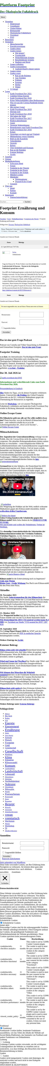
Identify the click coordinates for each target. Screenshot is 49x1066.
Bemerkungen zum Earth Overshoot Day (26, 127)
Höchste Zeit (15, 112)
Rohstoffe (8, 807)
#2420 (46, 247)
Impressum (9, 195)
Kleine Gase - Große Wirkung (12, 583)
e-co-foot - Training (16, 368)
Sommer (18, 82)
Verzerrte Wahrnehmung (19, 125)
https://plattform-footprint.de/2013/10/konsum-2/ (16, 290)
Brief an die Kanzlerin (19, 139)
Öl (6, 828)
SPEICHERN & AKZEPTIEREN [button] (14, 1065)
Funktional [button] (4, 1026)
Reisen (12, 145)
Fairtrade (8, 738)
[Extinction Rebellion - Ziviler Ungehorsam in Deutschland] (6, 504)
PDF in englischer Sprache (30, 633)
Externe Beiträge (16, 152)
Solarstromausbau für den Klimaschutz (25, 597)
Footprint (9, 742)
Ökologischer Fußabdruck (20, 33)
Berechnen (9, 40)
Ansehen (8, 157)
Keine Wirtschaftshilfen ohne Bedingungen (27, 100)
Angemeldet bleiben (9, 328)
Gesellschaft (14, 751)
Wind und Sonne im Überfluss (13, 661)
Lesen (7, 91)
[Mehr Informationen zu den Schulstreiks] (8, 516)
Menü (3, 17)
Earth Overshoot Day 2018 (21, 114)
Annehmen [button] (16, 872)
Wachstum (9, 821)
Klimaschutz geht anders (10, 688)
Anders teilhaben (16, 64)
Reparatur (8, 801)
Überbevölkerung (11, 831)
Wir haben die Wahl (18, 116)
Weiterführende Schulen (24, 58)
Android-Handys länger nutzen (27, 69)
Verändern (9, 42)
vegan (9, 814)
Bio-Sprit (8, 716)
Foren (9, 219)
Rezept (10, 804)
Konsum (11, 225)
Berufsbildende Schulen (24, 60)
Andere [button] (3, 1053)
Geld (7, 745)
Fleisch (8, 740)
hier (37, 459)
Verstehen (9, 22)
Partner (13, 190)
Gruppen (13, 184)
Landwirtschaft (14, 771)
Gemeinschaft (10, 748)
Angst (12, 123)
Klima (8, 757)
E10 (6, 720)
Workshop (12, 404)
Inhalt (12, 188)
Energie (10, 723)
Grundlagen (14, 26)
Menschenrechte (16, 44)
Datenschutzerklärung (18, 197)
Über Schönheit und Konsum (21, 148)
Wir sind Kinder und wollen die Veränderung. (18, 525)
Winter (17, 87)
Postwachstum (12, 794)
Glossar (8, 159)
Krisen (12, 132)
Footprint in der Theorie (19, 168)
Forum (12, 166)
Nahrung (10, 784)
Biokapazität (15, 31)
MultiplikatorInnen (12, 161)
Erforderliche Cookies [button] (8, 920)
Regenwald (9, 797)
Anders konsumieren (18, 67)
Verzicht (13, 143)
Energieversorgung (17, 46)
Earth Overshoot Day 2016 (21, 130)
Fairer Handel (9, 735)
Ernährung (12, 730)
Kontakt (13, 193)
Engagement (12, 726)
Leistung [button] (3, 1039)
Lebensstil (10, 774)
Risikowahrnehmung (18, 121)
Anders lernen (15, 51)
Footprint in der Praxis (19, 170)
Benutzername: (6, 315)
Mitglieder (14, 177)
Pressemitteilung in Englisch (11, 388)
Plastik (7, 792)
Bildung (7, 714)
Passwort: (5, 322)
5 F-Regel (14, 89)
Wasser (7, 824)
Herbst (17, 85)
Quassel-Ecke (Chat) (23, 181)
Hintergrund (15, 24)
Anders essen (15, 73)
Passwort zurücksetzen (11, 859)
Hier (2, 393)
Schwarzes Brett (16, 163)
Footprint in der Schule (19, 172)
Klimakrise (9, 760)
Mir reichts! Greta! (17, 107)
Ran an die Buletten (23, 76)
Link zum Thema (7, 581)
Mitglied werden (16, 175)
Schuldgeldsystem (11, 812)
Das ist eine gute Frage (31, 347)
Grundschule (20, 55)
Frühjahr (18, 80)
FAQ (12, 37)
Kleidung (8, 754)
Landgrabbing (10, 768)
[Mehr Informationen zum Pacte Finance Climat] (16, 574)
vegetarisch (12, 818)
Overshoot (14, 35)
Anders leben (15, 49)
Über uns (8, 186)
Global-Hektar (15, 28)
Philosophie (9, 789)
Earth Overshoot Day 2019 (21, 109)
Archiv (13, 154)
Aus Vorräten (20, 78)
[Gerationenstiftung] (9, 461)
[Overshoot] (11, 378)
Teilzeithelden (15, 141)
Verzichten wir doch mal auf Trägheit (24, 134)
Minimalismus (9, 777)
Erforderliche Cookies (11, 923)
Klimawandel (11, 762)
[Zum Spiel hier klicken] (9, 427)
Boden (7, 718)
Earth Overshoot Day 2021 (21, 94)
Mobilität (8, 779)
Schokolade (8, 809)
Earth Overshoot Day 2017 (21, 118)
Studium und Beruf (22, 62)
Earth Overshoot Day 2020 (21, 98)
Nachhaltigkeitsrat (12, 781)
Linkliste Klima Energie (19, 96)
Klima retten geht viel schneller (13, 650)
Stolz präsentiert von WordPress (12, 862)
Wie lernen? (19, 53)
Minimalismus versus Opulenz (22, 136)
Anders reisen (15, 71)
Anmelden (6, 332)
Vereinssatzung (21, 179)
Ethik (7, 733)
